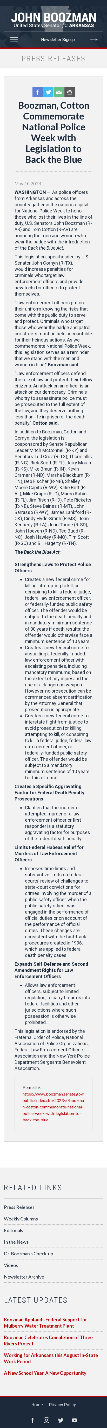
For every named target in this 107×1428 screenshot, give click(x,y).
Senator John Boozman (53, 19)
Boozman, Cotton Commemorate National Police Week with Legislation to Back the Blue (53, 132)
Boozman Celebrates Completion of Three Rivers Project (48, 1340)
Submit (94, 40)
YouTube (74, 1420)
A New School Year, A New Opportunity (45, 1373)
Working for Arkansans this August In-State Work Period (51, 1358)
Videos (11, 1265)
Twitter (48, 92)
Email (59, 92)
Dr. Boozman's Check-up (28, 1253)
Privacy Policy (62, 1405)
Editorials (13, 1230)
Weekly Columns (21, 1218)
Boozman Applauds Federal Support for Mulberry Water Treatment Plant (45, 1323)
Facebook (37, 92)
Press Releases (19, 1207)
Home (37, 1405)
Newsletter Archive (24, 1277)
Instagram (46, 1420)
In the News (16, 1242)
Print (69, 92)
